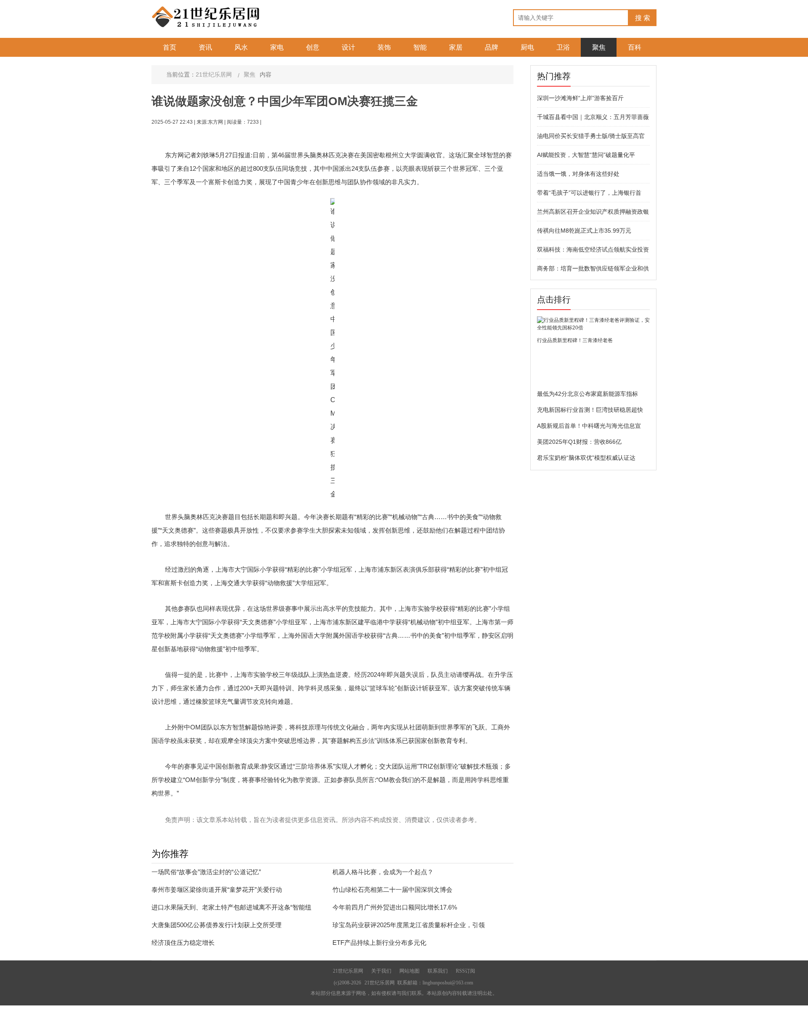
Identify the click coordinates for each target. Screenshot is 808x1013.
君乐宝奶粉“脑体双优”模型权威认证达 (586, 457)
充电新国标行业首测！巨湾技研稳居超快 (590, 409)
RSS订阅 (465, 971)
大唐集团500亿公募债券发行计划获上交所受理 (217, 924)
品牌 (491, 47)
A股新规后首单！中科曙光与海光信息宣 (589, 425)
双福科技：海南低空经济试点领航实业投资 (593, 249)
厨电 (527, 47)
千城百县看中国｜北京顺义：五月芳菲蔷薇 (593, 117)
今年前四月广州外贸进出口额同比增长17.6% (394, 907)
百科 (634, 47)
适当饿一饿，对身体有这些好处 (578, 173)
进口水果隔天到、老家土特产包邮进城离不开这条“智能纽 (231, 907)
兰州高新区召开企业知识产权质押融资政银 (593, 211)
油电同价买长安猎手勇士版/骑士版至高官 (591, 136)
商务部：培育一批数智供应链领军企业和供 (593, 268)
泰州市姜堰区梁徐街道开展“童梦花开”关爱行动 (217, 889)
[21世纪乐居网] (206, 16)
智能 (420, 47)
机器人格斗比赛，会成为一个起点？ (382, 871)
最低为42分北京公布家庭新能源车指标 (587, 393)
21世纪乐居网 (214, 74)
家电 (277, 47)
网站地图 (409, 971)
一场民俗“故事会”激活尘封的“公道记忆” (206, 871)
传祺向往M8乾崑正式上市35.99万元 (584, 230)
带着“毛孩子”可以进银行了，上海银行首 (589, 192)
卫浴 (563, 47)
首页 (169, 47)
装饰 (384, 47)
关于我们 (381, 971)
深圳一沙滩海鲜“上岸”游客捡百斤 (580, 98)
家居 (455, 47)
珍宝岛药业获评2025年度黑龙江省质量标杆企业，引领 (408, 924)
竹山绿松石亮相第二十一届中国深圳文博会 (392, 889)
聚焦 (599, 47)
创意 (312, 47)
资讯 (205, 47)
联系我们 (438, 971)
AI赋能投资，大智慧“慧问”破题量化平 (586, 154)
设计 (348, 47)
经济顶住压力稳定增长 (183, 942)
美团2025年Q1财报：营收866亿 (579, 441)
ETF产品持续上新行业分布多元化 (379, 942)
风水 (241, 47)
